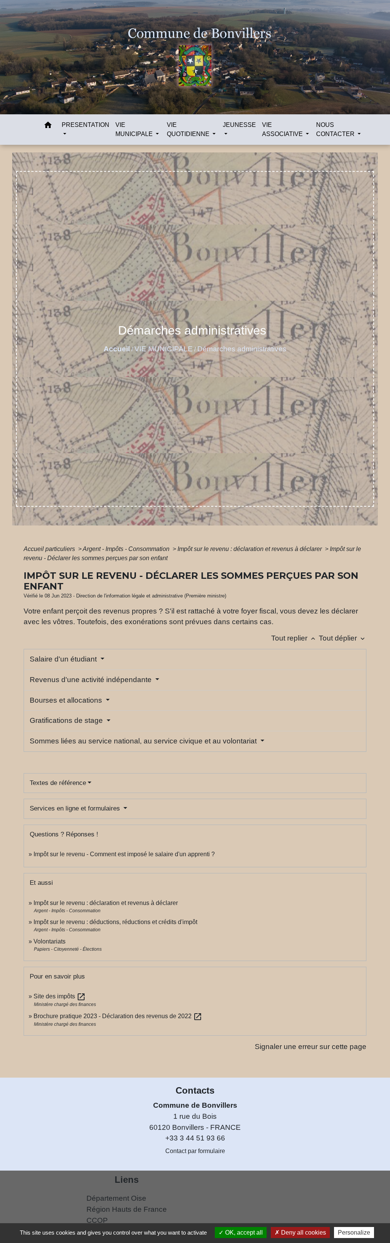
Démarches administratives (241, 349)
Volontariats (50, 941)
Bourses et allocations (67, 700)
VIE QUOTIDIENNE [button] (189, 129)
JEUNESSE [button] (239, 125)
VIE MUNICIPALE (163, 349)
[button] (48, 126)
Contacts (195, 1090)
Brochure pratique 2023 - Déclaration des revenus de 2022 (118, 1016)
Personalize (354, 1232)
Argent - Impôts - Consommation (127, 549)
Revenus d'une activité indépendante (91, 680)
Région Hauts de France (126, 1209)
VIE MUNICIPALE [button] (134, 129)
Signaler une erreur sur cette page (310, 1047)
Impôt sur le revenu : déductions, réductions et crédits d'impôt (115, 922)
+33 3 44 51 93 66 (195, 1138)
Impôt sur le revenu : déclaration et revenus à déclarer (250, 549)
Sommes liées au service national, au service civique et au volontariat (144, 741)
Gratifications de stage (67, 720)
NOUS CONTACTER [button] (336, 129)
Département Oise (116, 1198)
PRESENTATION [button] (85, 125)
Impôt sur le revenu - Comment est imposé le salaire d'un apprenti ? (124, 854)
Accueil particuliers (50, 549)
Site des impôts (60, 996)
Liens (127, 1179)
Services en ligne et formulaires (76, 808)
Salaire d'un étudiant (64, 659)
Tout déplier (342, 638)
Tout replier (294, 638)
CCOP (97, 1220)
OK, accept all (243, 1232)
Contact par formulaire (195, 1151)
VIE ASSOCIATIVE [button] (283, 129)
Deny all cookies (303, 1232)
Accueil (117, 349)
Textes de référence (58, 782)
